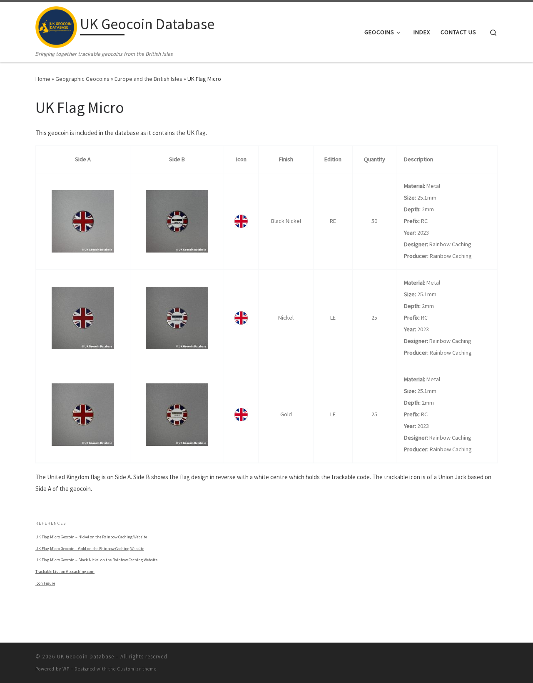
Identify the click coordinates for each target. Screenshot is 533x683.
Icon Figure (45, 583)
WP (66, 669)
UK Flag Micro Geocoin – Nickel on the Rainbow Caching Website (91, 537)
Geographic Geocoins (82, 79)
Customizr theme (137, 669)
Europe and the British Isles (148, 79)
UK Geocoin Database (85, 656)
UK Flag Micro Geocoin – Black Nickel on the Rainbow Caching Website (96, 560)
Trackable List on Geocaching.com (65, 571)
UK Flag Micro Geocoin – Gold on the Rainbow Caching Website (89, 548)
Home (42, 79)
